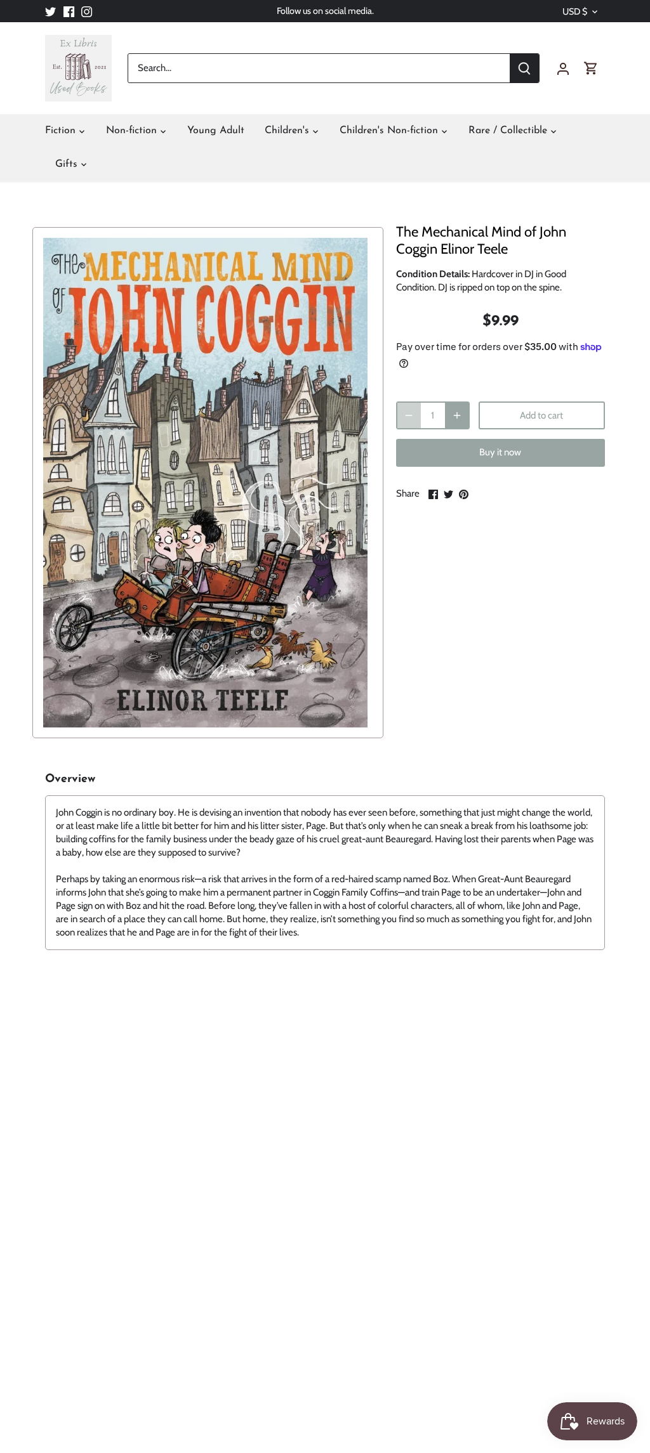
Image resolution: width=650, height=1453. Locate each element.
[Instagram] (86, 11)
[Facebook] (68, 11)
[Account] (563, 68)
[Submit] (524, 68)
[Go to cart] (591, 68)
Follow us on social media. (325, 10)
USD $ (574, 11)
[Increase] (457, 415)
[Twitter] (50, 11)
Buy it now (500, 452)
